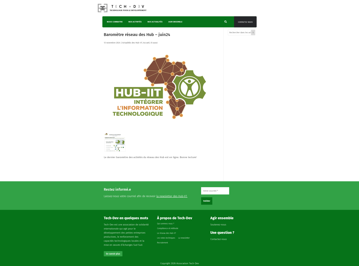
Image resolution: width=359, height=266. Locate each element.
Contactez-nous (245, 22)
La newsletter (184, 238)
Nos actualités (155, 22)
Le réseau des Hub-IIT (166, 233)
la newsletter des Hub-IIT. (171, 196)
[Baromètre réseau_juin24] (115, 149)
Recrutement (162, 243)
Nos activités (135, 22)
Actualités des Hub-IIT (132, 43)
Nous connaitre (115, 22)
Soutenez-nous (218, 224)
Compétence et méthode (167, 228)
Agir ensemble (175, 22)
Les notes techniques (166, 238)
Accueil (146, 43)
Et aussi (154, 43)
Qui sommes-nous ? (165, 223)
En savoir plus (113, 253)
